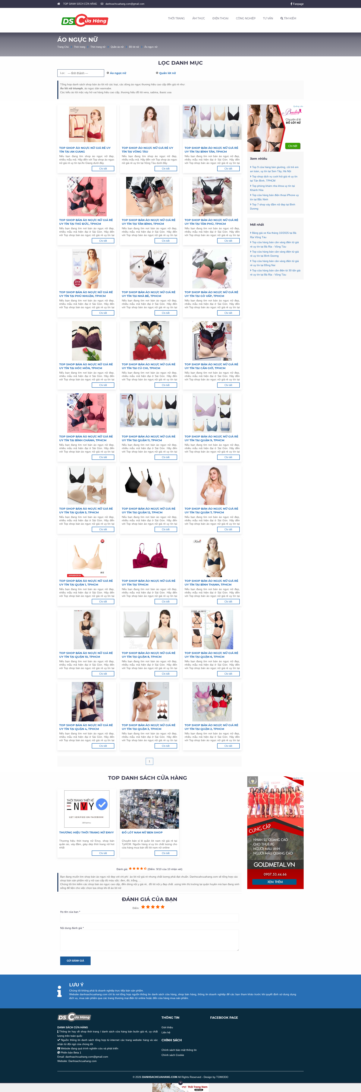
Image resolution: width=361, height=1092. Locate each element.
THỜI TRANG (176, 18)
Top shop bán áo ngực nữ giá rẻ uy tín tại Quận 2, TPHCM (211, 727)
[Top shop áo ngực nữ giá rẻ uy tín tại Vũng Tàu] (149, 124)
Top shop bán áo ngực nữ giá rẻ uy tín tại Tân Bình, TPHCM (148, 222)
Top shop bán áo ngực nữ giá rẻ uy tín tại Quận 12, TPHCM (148, 510)
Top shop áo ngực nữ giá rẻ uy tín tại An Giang (85, 149)
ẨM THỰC (198, 18)
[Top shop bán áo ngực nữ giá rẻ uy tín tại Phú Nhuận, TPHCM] (86, 268)
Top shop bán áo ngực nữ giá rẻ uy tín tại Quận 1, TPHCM (86, 582)
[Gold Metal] (275, 888)
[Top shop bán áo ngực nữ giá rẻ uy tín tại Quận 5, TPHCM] (86, 485)
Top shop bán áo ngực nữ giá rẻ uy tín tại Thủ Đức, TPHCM (86, 222)
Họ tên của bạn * (70, 911)
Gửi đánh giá (75, 960)
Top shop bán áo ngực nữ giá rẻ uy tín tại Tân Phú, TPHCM (211, 222)
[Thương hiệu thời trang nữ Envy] (86, 809)
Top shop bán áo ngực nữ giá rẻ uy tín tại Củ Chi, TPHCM (148, 366)
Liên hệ (166, 1032)
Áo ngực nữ (151, 46)
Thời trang (79, 46)
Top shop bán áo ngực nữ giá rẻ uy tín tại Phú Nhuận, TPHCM (86, 294)
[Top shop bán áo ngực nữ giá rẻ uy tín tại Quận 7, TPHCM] (212, 485)
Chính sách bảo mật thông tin (179, 1049)
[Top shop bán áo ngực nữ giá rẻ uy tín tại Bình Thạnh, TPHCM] (212, 557)
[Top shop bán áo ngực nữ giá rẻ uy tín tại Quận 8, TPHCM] (149, 629)
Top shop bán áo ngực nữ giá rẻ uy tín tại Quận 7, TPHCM (211, 510)
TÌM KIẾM (289, 18)
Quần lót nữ (167, 73)
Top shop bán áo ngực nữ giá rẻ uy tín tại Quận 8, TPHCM (148, 654)
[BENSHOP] (275, 150)
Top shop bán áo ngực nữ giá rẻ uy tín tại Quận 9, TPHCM (211, 438)
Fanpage (298, 3)
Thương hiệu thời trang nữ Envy (86, 832)
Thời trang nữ (97, 46)
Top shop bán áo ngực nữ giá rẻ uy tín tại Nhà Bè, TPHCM (148, 294)
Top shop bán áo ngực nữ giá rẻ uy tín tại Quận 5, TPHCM (86, 510)
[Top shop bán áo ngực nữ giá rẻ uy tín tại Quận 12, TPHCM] (149, 485)
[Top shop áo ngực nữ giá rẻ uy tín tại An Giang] (86, 124)
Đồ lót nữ (134, 46)
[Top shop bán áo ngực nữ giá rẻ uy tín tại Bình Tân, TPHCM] (212, 124)
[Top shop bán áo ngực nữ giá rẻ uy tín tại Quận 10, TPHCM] (86, 629)
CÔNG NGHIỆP (246, 18)
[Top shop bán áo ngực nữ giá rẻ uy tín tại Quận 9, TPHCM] (212, 413)
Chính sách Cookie (173, 1054)
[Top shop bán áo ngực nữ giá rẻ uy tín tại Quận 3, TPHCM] (149, 701)
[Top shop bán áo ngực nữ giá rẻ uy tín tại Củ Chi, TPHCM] (149, 341)
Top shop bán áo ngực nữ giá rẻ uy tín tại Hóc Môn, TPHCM (86, 366)
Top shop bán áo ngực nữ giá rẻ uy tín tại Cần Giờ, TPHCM (211, 366)
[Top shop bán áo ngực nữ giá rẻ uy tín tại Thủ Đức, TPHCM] (86, 196)
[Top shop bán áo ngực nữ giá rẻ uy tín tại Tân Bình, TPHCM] (149, 196)
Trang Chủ (63, 46)
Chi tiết (103, 168)
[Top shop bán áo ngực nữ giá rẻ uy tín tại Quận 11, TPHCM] (149, 413)
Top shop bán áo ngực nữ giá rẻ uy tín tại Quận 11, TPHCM (148, 438)
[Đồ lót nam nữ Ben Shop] (149, 809)
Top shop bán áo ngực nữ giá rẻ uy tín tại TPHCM (148, 582)
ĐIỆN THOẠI (220, 18)
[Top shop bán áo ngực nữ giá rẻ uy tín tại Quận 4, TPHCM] (86, 701)
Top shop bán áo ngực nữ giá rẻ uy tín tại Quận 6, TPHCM (211, 654)
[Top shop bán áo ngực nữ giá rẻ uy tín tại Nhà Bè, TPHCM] (149, 268)
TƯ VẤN (268, 18)
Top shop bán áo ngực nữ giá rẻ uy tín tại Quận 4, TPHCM (86, 727)
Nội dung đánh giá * (72, 927)
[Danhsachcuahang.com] (84, 20)
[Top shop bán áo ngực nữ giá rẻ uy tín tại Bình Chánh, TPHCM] (86, 413)
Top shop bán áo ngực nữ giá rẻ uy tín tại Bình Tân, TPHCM (211, 149)
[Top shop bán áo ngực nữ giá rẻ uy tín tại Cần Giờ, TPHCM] (212, 341)
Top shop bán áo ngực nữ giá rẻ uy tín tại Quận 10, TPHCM (86, 654)
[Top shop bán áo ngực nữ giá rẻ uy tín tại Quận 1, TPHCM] (86, 557)
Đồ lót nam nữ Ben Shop (142, 832)
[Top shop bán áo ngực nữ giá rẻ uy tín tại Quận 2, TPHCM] (212, 701)
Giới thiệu (167, 1027)
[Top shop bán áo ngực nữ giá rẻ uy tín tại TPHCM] (149, 557)
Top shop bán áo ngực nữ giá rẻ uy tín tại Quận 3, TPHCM (148, 727)
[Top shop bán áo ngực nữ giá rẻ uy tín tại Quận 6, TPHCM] (212, 629)
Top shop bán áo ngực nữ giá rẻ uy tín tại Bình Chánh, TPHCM (86, 438)
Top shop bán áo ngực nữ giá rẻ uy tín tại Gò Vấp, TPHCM (211, 294)
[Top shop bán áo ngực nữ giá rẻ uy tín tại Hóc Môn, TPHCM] (86, 341)
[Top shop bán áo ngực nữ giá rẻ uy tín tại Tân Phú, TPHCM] (212, 196)
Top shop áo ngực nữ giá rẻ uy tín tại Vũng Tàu (147, 149)
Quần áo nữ (117, 46)
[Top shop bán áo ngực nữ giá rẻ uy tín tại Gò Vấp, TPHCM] (212, 268)
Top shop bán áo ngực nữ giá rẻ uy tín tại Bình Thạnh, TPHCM (211, 582)
